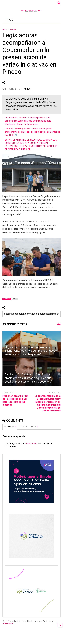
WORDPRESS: (10, 427)
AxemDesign (7, 623)
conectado (31, 443)
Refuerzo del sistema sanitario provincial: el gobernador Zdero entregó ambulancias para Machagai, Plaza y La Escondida (28, 120)
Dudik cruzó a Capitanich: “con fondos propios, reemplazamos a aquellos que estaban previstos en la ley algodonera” (28, 378)
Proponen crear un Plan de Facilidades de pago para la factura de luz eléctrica (15, 400)
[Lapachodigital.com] (31, 11)
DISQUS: (34, 427)
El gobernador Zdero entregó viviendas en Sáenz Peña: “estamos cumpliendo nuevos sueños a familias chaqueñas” (31, 350)
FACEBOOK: (23, 427)
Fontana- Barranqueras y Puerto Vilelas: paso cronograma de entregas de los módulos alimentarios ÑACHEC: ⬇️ (32, 131)
